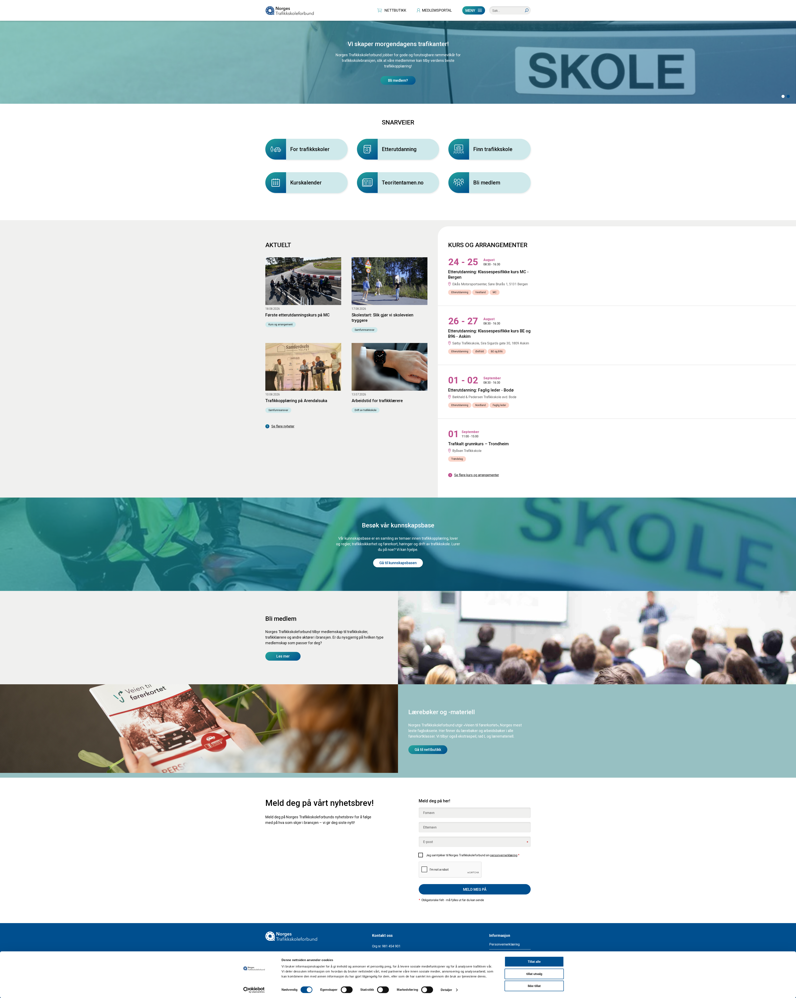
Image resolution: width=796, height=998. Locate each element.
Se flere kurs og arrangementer (476, 475)
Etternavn (430, 827)
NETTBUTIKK (395, 10)
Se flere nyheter (282, 426)
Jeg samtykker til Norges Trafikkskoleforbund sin (472, 855)
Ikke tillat (534, 986)
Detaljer (446, 990)
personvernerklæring (503, 855)
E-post (428, 842)
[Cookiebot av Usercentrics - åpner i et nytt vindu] (254, 990)
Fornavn (428, 813)
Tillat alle (534, 961)
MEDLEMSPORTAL (437, 10)
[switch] (347, 989)
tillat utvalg (534, 974)
